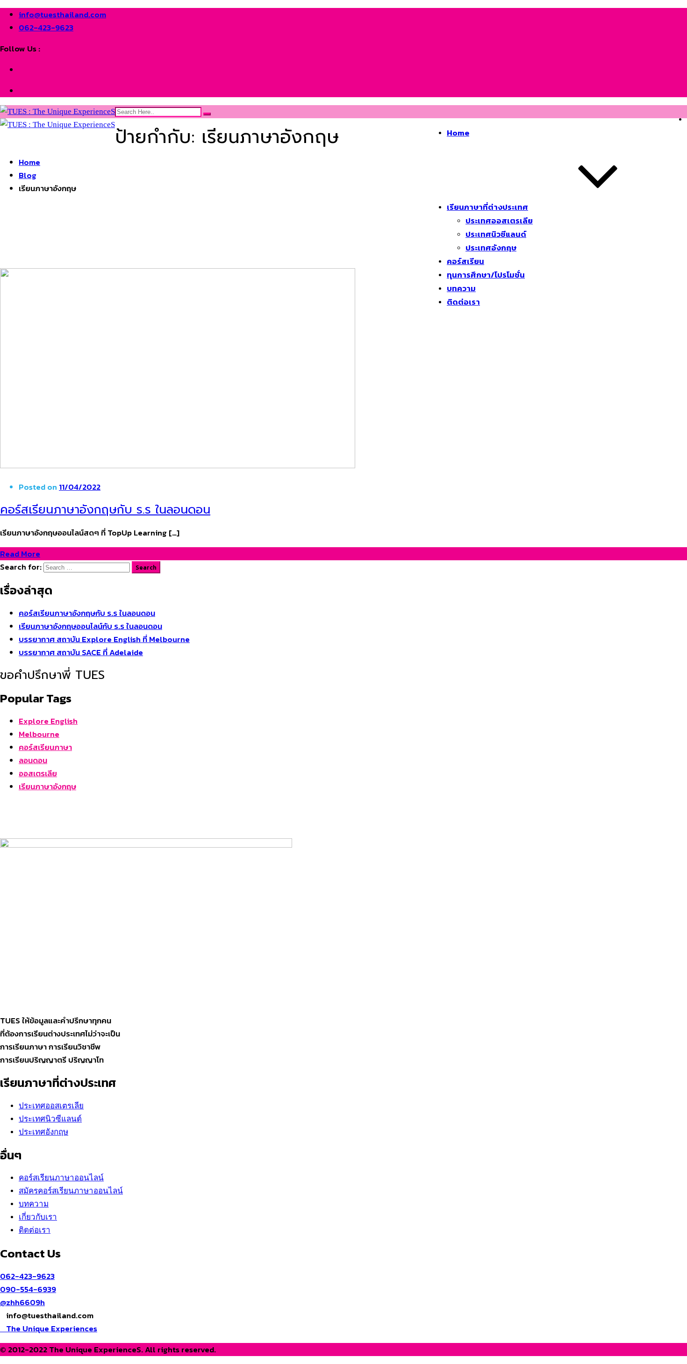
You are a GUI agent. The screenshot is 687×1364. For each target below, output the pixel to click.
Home (458, 133)
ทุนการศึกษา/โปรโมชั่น (486, 275)
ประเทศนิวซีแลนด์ (495, 234)
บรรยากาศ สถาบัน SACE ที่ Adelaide (81, 652)
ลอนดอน (33, 760)
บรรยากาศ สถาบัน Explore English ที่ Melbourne (104, 639)
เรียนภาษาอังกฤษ (47, 786)
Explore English (48, 721)
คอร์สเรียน (465, 261)
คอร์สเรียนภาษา (45, 747)
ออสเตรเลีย (38, 773)
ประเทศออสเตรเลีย (499, 220)
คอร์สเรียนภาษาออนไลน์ (61, 1177)
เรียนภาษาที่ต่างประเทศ (487, 207)
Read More (20, 554)
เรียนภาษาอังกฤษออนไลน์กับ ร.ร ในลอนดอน (90, 626)
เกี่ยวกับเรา (38, 1217)
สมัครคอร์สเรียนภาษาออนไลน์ (71, 1190)
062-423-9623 (46, 27)
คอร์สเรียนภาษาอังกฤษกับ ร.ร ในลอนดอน (105, 509)
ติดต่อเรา (463, 302)
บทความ (461, 288)
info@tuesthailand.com (62, 14)
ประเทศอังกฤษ (490, 248)
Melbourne (39, 734)
